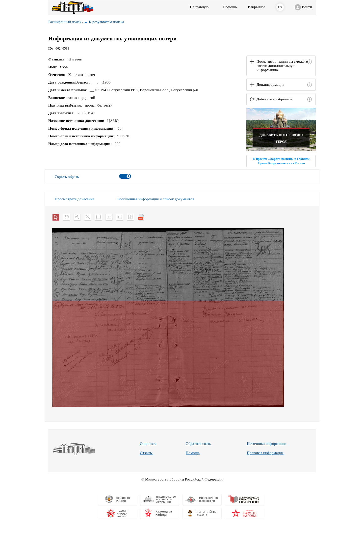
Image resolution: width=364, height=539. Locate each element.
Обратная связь (198, 444)
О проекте (148, 444)
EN (280, 7)
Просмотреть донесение (74, 199)
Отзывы (146, 453)
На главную (199, 7)
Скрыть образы (67, 177)
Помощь (193, 453)
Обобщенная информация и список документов (155, 199)
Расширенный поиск (64, 22)
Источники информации (266, 444)
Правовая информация (265, 453)
